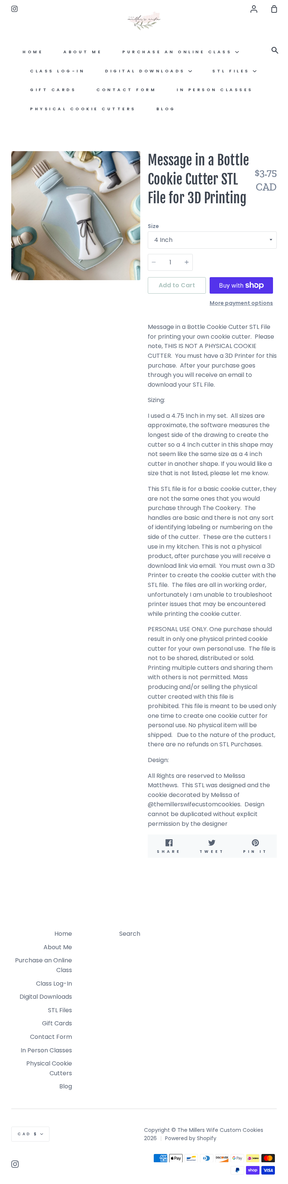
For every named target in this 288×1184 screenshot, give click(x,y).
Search (129, 933)
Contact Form (126, 90)
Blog (166, 109)
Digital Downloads (146, 71)
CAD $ (28, 1134)
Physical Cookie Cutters (83, 109)
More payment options (241, 303)
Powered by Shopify (190, 1138)
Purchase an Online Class (178, 52)
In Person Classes (215, 90)
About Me (82, 52)
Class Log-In (57, 71)
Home (32, 52)
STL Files (232, 71)
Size (153, 226)
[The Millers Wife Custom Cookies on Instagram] (15, 1164)
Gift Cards (53, 90)
